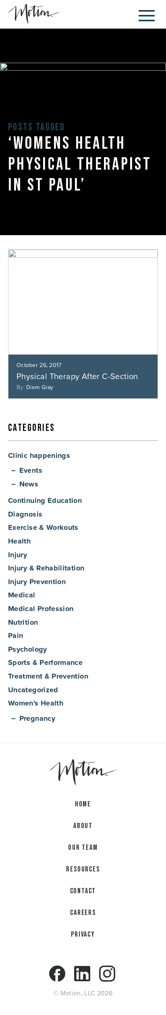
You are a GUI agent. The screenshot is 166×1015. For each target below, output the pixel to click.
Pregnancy (37, 718)
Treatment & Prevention (48, 676)
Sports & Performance (45, 662)
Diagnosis (25, 514)
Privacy (83, 934)
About (83, 826)
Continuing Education (45, 500)
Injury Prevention (37, 581)
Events (30, 470)
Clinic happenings (39, 455)
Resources (83, 869)
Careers (83, 912)
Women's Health (35, 703)
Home (83, 804)
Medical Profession (40, 608)
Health (19, 541)
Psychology (27, 649)
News (28, 484)
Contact (83, 891)
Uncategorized (33, 690)
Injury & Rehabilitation (46, 568)
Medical (21, 595)
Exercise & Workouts (43, 527)
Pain (15, 635)
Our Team (83, 847)
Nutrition (23, 622)
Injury (17, 555)
